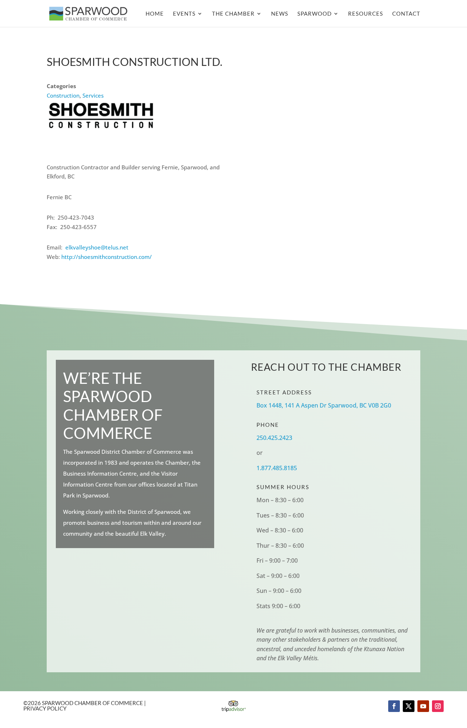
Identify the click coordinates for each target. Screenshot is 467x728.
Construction (63, 95)
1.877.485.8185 (276, 468)
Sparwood (314, 14)
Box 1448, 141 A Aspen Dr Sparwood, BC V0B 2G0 (323, 405)
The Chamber (233, 14)
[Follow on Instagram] (438, 706)
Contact (406, 14)
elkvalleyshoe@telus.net (96, 247)
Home (155, 14)
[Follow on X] (408, 706)
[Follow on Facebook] (394, 706)
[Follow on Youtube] (423, 706)
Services (93, 95)
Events (184, 14)
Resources (365, 14)
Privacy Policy (44, 708)
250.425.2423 (274, 438)
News (279, 14)
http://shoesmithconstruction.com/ (106, 256)
